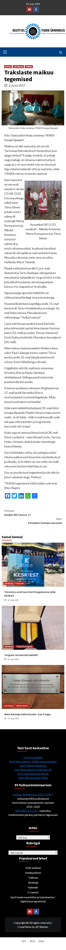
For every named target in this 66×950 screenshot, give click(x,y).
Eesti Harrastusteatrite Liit (33, 773)
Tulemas (33, 877)
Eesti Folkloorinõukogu (33, 765)
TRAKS (29, 66)
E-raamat (33, 892)
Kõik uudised (33, 867)
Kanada (20, 583)
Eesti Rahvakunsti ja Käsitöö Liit (33, 769)
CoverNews (24, 926)
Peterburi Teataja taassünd (45, 521)
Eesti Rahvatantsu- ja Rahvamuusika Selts (33, 761)
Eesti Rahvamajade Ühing (33, 777)
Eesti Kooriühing (33, 757)
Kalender (33, 887)
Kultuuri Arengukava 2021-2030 (32, 794)
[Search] (60, 52)
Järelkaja (18, 66)
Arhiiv (8, 66)
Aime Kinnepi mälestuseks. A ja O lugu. (27, 714)
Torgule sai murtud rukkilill (21, 655)
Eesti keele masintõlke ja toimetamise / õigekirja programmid (33, 899)
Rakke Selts (22, 705)
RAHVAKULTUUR (26, 810)
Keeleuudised (33, 872)
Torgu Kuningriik (24, 646)
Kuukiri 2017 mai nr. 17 (17, 512)
